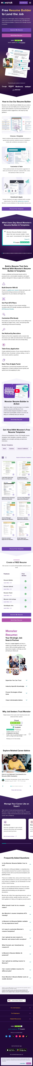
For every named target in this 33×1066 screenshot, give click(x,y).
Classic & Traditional (23, 448)
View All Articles (16, 790)
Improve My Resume (16, 30)
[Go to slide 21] (28, 253)
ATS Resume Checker (8, 309)
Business (12, 448)
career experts (15, 643)
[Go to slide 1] (2, 253)
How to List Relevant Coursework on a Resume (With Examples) (14, 775)
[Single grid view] (6, 457)
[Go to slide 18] (24, 253)
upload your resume (23, 201)
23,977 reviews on (12, 1029)
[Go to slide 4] (15, 786)
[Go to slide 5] (7, 253)
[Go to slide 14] (19, 253)
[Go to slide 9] (12, 253)
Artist (4, 448)
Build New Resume (16, 35)
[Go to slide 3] (13, 786)
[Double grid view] (3, 457)
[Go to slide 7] (19, 786)
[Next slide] (30, 786)
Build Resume (23, 2)
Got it (28, 1063)
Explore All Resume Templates (23, 457)
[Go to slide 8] (11, 253)
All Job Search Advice (9, 836)
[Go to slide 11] (15, 253)
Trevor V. (26, 239)
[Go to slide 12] (16, 253)
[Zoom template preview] (13, 474)
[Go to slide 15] (20, 253)
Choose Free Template (16, 209)
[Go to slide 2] (3, 253)
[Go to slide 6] (17, 786)
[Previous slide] (3, 786)
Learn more (22, 1063)
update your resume (13, 290)
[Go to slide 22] (29, 253)
